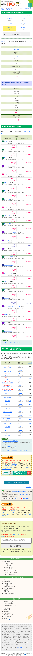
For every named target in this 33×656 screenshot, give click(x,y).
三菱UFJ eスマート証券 (8, 386)
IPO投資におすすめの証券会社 (12, 571)
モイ (5, 289)
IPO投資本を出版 (24, 494)
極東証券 (7, 430)
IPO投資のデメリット (11, 565)
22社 (20, 430)
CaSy (5, 322)
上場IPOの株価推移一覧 (10, 593)
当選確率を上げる (8, 602)
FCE (5, 190)
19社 (30, 404)
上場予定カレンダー (9, 583)
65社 (20, 393)
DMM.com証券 (7, 390)
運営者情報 (9, 655)
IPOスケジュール (8, 580)
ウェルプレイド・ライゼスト (11, 174)
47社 (20, 370)
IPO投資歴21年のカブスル (19, 491)
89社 (20, 377)
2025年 (23, 19)
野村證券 (7, 415)
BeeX (5, 314)
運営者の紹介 (7, 610)
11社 (30, 415)
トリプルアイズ (8, 273)
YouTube (25, 498)
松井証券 (7, 375)
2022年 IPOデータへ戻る (18, 482)
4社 (30, 419)
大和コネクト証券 (7, 412)
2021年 (23, 28)
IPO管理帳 (6, 585)
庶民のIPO (29, 653)
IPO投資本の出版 (8, 615)
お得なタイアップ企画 (11, 572)
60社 (20, 366)
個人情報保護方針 (19, 655)
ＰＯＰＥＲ (7, 182)
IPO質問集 (16, 534)
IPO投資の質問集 (8, 568)
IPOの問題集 (7, 613)
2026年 (9, 19)
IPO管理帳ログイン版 (9, 586)
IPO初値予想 (7, 581)
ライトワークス (8, 331)
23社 (20, 385)
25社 (20, 422)
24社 (16, 56)
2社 (30, 401)
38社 (20, 400)
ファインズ (7, 207)
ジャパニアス (7, 223)
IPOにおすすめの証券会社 (10, 441)
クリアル (6, 281)
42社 (20, 407)
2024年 (9, 24)
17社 (30, 408)
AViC (5, 248)
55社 (20, 374)
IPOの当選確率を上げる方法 (11, 446)
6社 (20, 433)
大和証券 (7, 408)
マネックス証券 (7, 367)
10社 (20, 389)
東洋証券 (3, 41)
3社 (30, 423)
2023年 (23, 24)
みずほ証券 (7, 404)
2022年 (9, 28)
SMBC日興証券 (7, 371)
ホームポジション (8, 265)
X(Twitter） (16, 498)
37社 (20, 396)
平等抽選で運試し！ (10, 603)
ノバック (6, 298)
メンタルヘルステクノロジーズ (12, 306)
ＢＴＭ (5, 141)
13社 (30, 378)
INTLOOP (6, 240)
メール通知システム (9, 588)
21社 (20, 381)
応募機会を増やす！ (10, 605)
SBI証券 (8, 379)
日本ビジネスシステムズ (10, 232)
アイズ (5, 149)
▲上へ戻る (28, 487)
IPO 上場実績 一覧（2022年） (13, 342)
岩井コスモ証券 (7, 397)
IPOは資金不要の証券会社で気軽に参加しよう (15, 450)
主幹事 (30, 363)
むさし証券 (7, 435)
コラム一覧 (7, 611)
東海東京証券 (7, 423)
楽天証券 (7, 393)
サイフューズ (7, 166)
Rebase (6, 157)
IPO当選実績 (7, 608)
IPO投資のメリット (10, 563)
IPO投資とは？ (8, 561)
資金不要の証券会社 (10, 574)
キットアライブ (8, 215)
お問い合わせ (7, 616)
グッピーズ (7, 199)
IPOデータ (6, 591)
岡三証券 (7, 401)
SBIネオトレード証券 (7, 383)
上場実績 (6, 590)
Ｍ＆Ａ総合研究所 (8, 256)
